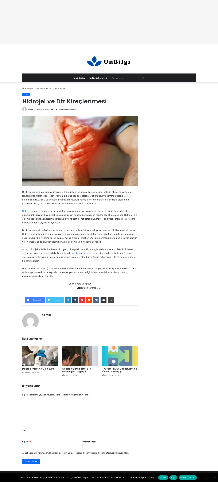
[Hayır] (214, 477)
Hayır (173, 477)
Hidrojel (26, 211)
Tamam (163, 477)
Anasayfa (28, 88)
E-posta (26, 442)
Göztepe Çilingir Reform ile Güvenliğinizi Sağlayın (77, 370)
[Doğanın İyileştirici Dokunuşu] (40, 356)
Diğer (37, 88)
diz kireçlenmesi (83, 253)
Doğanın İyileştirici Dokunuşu (38, 368)
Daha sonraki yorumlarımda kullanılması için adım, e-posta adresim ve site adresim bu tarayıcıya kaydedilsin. (77, 453)
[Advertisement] (109, 22)
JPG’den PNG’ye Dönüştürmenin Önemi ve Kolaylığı (119, 370)
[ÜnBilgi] (109, 62)
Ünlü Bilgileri (79, 78)
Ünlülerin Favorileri (98, 78)
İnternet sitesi (89, 442)
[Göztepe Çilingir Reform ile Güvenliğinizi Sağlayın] (80, 356)
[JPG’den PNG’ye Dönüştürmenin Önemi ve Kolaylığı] (120, 356)
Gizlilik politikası (187, 477)
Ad (24, 430)
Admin (30, 109)
